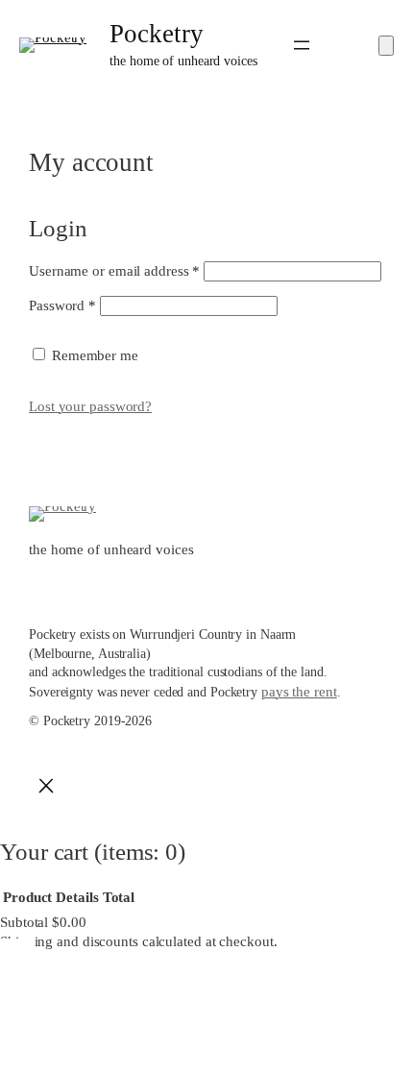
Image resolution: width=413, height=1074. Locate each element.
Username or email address (114, 271)
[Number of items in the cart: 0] (386, 46)
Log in (196, 355)
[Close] (46, 789)
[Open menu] (301, 45)
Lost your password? (90, 406)
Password (62, 305)
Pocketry (156, 33)
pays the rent (299, 691)
